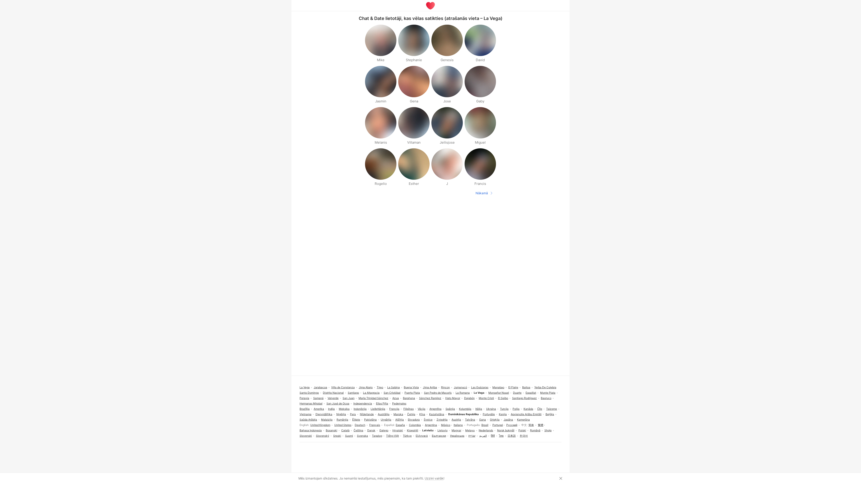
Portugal (497, 425)
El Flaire (513, 387)
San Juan (348, 398)
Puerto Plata (412, 392)
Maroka (398, 414)
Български (439, 435)
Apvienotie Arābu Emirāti (526, 414)
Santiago (353, 392)
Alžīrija (399, 419)
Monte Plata (547, 392)
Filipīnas (408, 409)
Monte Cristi (486, 398)
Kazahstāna (436, 414)
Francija (394, 409)
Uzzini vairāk (434, 478)
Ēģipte (356, 419)
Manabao (498, 387)
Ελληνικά (422, 435)
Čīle (539, 409)
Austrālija (383, 414)
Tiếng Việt (392, 435)
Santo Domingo (309, 392)
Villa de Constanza (343, 387)
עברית (471, 435)
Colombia (415, 425)
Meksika (344, 409)
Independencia (362, 403)
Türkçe (407, 435)
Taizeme (551, 409)
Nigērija (341, 414)
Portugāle (489, 414)
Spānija (450, 409)
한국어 (524, 435)
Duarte (517, 392)
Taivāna (470, 419)
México (445, 425)
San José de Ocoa (337, 403)
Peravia (304, 398)
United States (342, 425)
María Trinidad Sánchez (373, 398)
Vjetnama (305, 414)
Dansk (371, 430)
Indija (331, 409)
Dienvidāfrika (323, 414)
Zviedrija (442, 419)
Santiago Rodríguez (524, 398)
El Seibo (503, 398)
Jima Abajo (366, 387)
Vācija (421, 409)
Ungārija (386, 419)
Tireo (380, 387)
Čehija (411, 414)
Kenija (503, 414)
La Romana (463, 392)
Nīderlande (367, 414)
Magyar (456, 430)
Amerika (319, 409)
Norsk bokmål (505, 430)
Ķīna (422, 414)
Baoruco (546, 398)
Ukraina (491, 409)
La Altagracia (371, 392)
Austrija (456, 419)
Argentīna (435, 409)
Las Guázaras (479, 387)
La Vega (305, 387)
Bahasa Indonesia (311, 430)
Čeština (358, 430)
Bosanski (331, 430)
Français (374, 425)
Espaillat (531, 392)
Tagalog (377, 435)
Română (535, 430)
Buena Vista (411, 387)
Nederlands (486, 430)
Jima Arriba (430, 387)
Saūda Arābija (308, 419)
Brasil (484, 425)
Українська (457, 435)
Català (345, 430)
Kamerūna (523, 419)
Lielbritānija (378, 409)
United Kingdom (320, 425)
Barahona (409, 398)
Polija (516, 409)
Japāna (508, 419)
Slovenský (322, 435)
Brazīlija (305, 409)
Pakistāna (370, 419)
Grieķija (495, 419)
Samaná (318, 398)
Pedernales (399, 403)
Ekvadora (414, 419)
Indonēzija (360, 409)
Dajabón (469, 398)
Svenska (362, 435)
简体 (531, 425)
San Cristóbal (392, 392)
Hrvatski (397, 430)
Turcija (504, 409)
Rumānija (342, 419)
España (400, 425)
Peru (353, 414)
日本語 (512, 435)
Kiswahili (412, 430)
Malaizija (327, 419)
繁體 (540, 425)
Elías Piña (382, 403)
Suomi (349, 435)
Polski (522, 430)
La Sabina (393, 387)
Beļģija (550, 414)
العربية (483, 435)
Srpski (337, 435)
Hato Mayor (452, 398)
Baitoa (526, 387)
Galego (383, 430)
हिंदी (493, 435)
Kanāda (528, 409)
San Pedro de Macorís (438, 392)
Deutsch (360, 425)
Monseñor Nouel (498, 392)
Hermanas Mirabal (311, 403)
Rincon (445, 387)
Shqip (548, 430)
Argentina (431, 425)
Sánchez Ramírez (430, 398)
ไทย (501, 435)
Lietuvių (442, 430)
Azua (395, 398)
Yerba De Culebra (545, 387)
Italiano (458, 425)
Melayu (470, 430)
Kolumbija (465, 409)
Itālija (478, 409)
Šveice (428, 419)
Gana (482, 419)
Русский (511, 425)
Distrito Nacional (333, 392)
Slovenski (306, 435)
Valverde (333, 398)
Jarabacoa (320, 387)
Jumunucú (460, 387)
